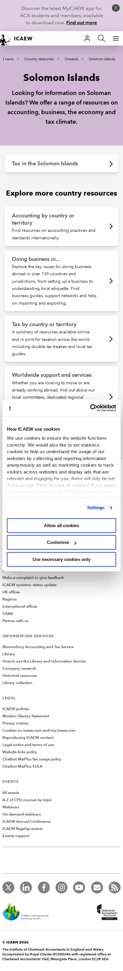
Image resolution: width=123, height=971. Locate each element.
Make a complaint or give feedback (33, 577)
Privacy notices (15, 723)
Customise (58, 542)
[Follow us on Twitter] (8, 887)
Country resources (39, 59)
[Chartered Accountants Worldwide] (106, 912)
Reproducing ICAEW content (27, 737)
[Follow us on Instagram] (61, 887)
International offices (19, 606)
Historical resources (19, 675)
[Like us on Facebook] (44, 887)
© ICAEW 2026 (15, 942)
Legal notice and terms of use (28, 744)
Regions (9, 599)
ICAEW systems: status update (29, 585)
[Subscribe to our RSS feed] (115, 887)
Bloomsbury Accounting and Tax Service (37, 647)
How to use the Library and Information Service (44, 661)
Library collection (17, 682)
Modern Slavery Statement (25, 716)
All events (10, 792)
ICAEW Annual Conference (26, 821)
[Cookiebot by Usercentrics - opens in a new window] (90, 408)
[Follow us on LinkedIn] (26, 887)
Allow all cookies (61, 525)
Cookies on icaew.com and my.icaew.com (39, 730)
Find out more (81, 22)
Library (8, 654)
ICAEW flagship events (22, 828)
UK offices (11, 592)
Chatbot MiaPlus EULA (22, 766)
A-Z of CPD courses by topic (27, 800)
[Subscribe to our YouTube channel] (79, 887)
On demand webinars (21, 814)
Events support (15, 836)
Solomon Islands (102, 59)
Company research (19, 668)
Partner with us (15, 620)
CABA (7, 613)
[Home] (19, 38)
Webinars (10, 807)
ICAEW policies (15, 709)
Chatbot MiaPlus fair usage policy (31, 759)
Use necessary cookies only (61, 559)
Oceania (71, 59)
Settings (96, 507)
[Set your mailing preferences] (97, 887)
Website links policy (19, 752)
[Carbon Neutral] (28, 912)
